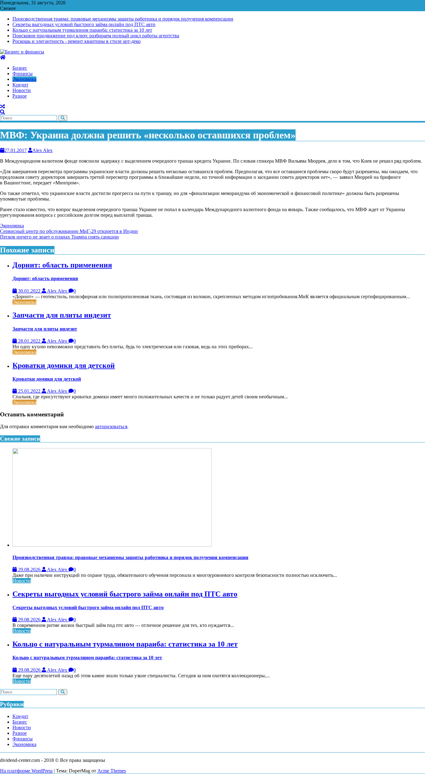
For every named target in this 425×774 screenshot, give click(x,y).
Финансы (22, 738)
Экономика (12, 225)
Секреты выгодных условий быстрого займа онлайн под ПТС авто (83, 24)
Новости (21, 580)
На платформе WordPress (26, 770)
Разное (19, 733)
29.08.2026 (29, 569)
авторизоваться (111, 426)
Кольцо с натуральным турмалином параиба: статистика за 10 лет (82, 30)
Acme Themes (111, 770)
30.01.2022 (29, 291)
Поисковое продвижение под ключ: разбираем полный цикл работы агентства (95, 35)
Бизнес (19, 722)
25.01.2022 (29, 391)
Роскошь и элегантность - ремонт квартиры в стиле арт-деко (76, 41)
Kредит (20, 716)
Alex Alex (42, 150)
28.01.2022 (29, 341)
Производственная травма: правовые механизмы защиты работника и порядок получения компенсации (122, 18)
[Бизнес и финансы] (3, 57)
